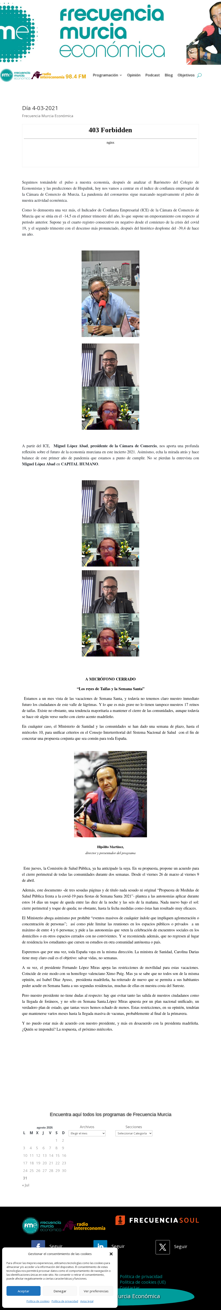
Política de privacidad (65, 1301)
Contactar (130, 1288)
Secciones (134, 1126)
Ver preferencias (96, 1291)
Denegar (60, 1291)
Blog (169, 74)
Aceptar (23, 1291)
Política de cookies (38, 1301)
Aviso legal (86, 1301)
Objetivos (186, 74)
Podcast (152, 74)
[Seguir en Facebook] (38, 1247)
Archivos (87, 1126)
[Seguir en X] (163, 1247)
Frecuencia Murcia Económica (47, 115)
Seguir (56, 1246)
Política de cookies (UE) (143, 1282)
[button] (111, 1254)
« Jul (25, 1184)
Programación (105, 74)
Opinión (133, 74)
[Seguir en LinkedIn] (100, 1247)
